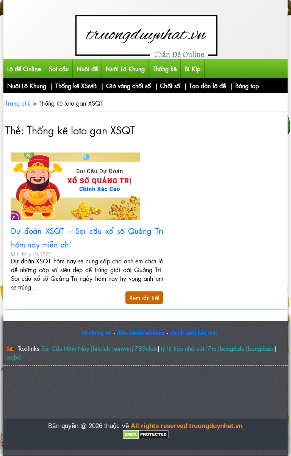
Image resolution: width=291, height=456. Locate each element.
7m (212, 348)
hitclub (101, 348)
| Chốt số (167, 85)
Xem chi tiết (144, 297)
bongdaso (261, 348)
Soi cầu (59, 68)
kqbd (13, 357)
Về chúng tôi (96, 333)
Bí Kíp (192, 68)
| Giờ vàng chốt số (125, 85)
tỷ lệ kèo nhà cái (183, 348)
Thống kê (165, 68)
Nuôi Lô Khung (125, 68)
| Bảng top (244, 85)
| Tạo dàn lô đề (205, 85)
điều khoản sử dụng (141, 333)
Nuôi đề (87, 68)
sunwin (122, 348)
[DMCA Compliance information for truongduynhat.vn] (145, 434)
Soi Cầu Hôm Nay (65, 348)
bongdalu (232, 348)
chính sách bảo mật (193, 333)
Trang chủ (18, 102)
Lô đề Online (24, 68)
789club (146, 348)
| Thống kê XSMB (73, 85)
